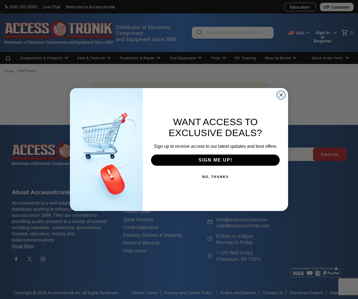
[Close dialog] (281, 95)
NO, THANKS (215, 177)
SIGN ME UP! (215, 160)
